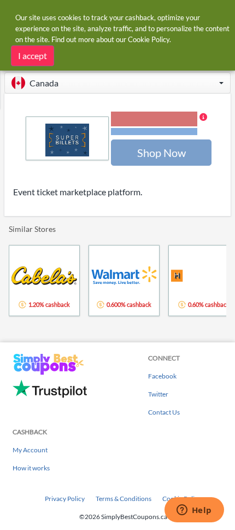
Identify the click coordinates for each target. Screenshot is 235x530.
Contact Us (164, 412)
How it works (31, 468)
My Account (30, 450)
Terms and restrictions (154, 131)
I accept (32, 55)
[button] (117, 83)
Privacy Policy (65, 498)
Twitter (158, 394)
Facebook (162, 376)
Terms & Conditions (123, 498)
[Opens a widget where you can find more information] (194, 511)
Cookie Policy (148, 39)
